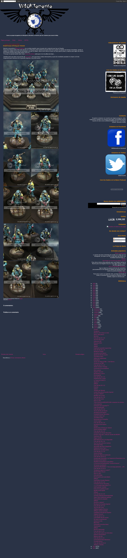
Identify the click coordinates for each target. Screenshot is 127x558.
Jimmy (20, 40)
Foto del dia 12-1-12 (99, 482)
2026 (94, 283)
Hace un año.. (98, 400)
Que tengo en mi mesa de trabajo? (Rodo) (114, 260)
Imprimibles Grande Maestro (101, 480)
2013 (94, 305)
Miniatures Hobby (98, 351)
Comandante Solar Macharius (102, 539)
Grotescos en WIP (99, 363)
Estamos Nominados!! (100, 534)
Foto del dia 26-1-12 (99, 377)
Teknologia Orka (98, 444)
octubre (96, 312)
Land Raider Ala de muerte (101, 517)
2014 (94, 304)
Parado (96, 329)
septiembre (97, 314)
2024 (94, 287)
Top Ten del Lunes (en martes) (102, 443)
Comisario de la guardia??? (101, 405)
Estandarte (97, 360)
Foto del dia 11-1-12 (99, 494)
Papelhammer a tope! (100, 378)
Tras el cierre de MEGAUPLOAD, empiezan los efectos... (109, 402)
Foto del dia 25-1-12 (99, 385)
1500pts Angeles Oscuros (101, 509)
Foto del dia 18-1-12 (99, 441)
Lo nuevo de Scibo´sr (99, 380)
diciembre (97, 309)
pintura (10, 299)
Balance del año (98, 536)
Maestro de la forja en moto (101, 332)
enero (96, 327)
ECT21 (26, 40)
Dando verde (122, 272)
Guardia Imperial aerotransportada (103, 495)
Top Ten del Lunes (99, 339)
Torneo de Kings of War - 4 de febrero (104, 361)
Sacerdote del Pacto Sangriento (102, 446)
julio (95, 317)
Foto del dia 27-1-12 (99, 365)
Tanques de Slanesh (99, 390)
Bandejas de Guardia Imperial (102, 504)
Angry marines (98, 438)
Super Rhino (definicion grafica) (102, 497)
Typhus (96, 388)
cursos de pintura (30, 54)
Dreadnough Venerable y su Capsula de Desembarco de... (110, 458)
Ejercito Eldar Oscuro (99, 471)
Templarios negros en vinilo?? (102, 470)
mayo (95, 321)
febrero (96, 326)
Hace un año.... (98, 473)
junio (95, 319)
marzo (96, 324)
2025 (94, 285)
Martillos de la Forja (99, 395)
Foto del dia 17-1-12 (99, 451)
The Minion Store (98, 356)
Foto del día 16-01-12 (100, 456)
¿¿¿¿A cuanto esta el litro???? (102, 485)
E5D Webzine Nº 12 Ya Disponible (103, 439)
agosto (96, 315)
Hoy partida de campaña (100, 499)
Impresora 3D (97, 341)
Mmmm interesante (99, 529)
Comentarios (118, 241)
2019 (94, 295)
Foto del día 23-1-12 (99, 409)
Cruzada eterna (98, 541)
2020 (94, 293)
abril (95, 322)
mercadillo (28, 56)
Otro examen (97, 370)
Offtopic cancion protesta (100, 510)
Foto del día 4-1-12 (99, 538)
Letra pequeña (98, 404)
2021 (94, 292)
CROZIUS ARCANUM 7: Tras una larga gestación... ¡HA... (109, 466)
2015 (94, 302)
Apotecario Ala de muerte (101, 354)
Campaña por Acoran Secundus (102, 432)
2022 (94, 290)
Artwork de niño (98, 521)
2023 (94, 288)
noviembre (97, 310)
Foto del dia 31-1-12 (99, 338)
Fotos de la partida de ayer (101, 488)
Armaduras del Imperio (100, 412)
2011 (94, 546)
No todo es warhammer (100, 519)
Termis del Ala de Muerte (100, 410)
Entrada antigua (80, 354)
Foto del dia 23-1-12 (99, 397)
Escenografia (97, 375)
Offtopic (124, 259)
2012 (94, 307)
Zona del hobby (98, 475)
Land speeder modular (100, 487)
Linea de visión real (99, 416)
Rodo (13, 40)
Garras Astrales (98, 453)
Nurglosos (96, 331)
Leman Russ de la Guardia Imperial (103, 392)
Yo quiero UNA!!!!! (99, 393)
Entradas (117, 238)
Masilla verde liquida (99, 490)
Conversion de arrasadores (101, 368)
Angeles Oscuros (98, 371)
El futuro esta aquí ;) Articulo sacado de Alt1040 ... (107, 434)
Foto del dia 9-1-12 (99, 516)
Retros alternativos (99, 334)
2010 (94, 548)
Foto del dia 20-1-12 (99, 422)
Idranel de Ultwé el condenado (102, 455)
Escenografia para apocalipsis (102, 477)
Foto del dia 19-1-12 (99, 431)
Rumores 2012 (98, 343)
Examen (96, 387)
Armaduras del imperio (100, 353)
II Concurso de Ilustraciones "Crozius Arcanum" (107, 463)
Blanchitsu (96, 522)
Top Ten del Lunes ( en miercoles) (103, 533)
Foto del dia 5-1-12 (99, 531)
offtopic (96, 344)
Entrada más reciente (7, 354)
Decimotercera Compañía (101, 419)
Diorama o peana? (99, 502)
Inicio (44, 354)
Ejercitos (96, 336)
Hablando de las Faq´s (100, 448)
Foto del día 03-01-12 (100, 543)
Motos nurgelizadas (120, 253)
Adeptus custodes (99, 544)
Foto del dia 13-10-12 (100, 468)
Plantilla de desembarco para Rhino (103, 461)
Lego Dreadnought (99, 407)
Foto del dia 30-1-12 (99, 349)
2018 (94, 297)
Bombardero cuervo (99, 373)
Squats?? (96, 382)
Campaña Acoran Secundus (101, 414)
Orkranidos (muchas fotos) (101, 524)
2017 (94, 299)
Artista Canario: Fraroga (100, 366)
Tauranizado (97, 526)
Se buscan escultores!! (100, 465)
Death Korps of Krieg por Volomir (14, 46)
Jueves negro (97, 421)
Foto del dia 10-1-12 (99, 505)
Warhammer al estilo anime (101, 449)
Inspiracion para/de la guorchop (102, 348)
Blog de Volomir (20, 48)
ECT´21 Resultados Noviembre (117, 266)
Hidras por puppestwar (100, 358)
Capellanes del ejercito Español (102, 512)
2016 (94, 300)
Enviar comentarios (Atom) (18, 357)
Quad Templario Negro (100, 429)
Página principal (5, 40)
